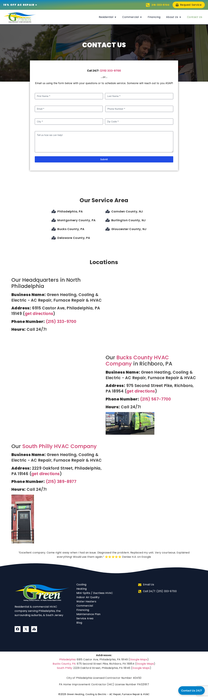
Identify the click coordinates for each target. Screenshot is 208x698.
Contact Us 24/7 (191, 690)
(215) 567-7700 (155, 399)
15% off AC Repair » (20, 5)
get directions (39, 313)
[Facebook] (17, 629)
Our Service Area (104, 200)
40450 (137, 678)
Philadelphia (67, 659)
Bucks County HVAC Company (137, 360)
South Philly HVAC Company (59, 446)
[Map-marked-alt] (34, 629)
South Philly (64, 668)
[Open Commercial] (141, 17)
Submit (104, 159)
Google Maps (138, 659)
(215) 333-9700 (110, 70)
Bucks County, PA (64, 664)
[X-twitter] (26, 629)
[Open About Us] (180, 17)
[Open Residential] (115, 17)
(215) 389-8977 (61, 481)
